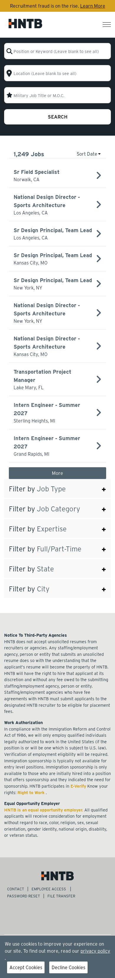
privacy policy (95, 951)
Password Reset (23, 895)
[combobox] (57, 51)
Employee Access (49, 888)
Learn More (92, 6)
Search (58, 117)
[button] (57, 488)
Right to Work (31, 792)
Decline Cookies (68, 967)
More (57, 473)
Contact (15, 888)
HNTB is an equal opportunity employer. (44, 810)
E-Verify (78, 786)
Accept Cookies (25, 967)
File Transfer (61, 895)
